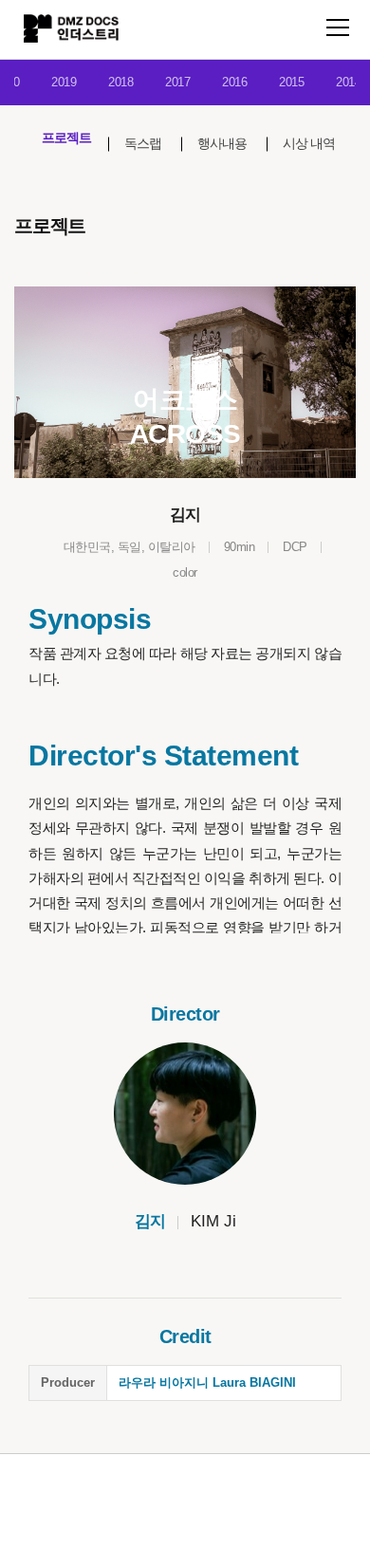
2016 (234, 82)
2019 (63, 82)
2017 (177, 82)
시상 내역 (309, 143)
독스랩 (142, 143)
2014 (348, 82)
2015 (291, 82)
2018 (120, 82)
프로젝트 (66, 137)
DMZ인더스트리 (71, 28)
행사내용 (222, 143)
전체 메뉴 (337, 27)
